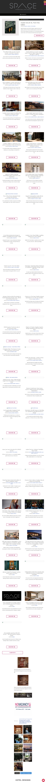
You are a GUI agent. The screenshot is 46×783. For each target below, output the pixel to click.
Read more (38, 35)
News (29, 26)
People (16, 115)
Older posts (13, 652)
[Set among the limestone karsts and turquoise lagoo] (18, 757)
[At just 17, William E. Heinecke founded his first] (27, 748)
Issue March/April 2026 (33, 414)
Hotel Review (31, 55)
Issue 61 (26, 26)
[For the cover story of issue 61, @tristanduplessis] (18, 738)
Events (10, 329)
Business (12, 351)
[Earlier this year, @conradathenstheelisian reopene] (18, 748)
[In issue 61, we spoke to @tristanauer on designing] (27, 729)
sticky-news (32, 26)
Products (16, 54)
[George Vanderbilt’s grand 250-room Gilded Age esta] (27, 757)
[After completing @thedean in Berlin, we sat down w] (18, 766)
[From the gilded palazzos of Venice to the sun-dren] (27, 738)
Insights (33, 198)
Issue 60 (10, 178)
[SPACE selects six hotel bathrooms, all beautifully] (18, 729)
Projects (42, 55)
